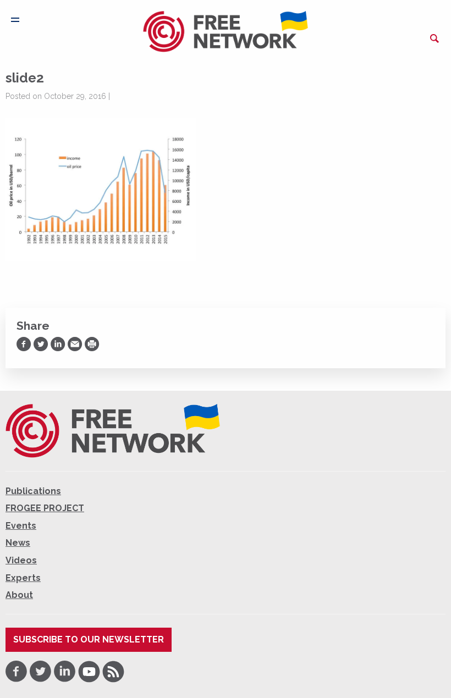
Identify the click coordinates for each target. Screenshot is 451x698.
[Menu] (15, 20)
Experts (23, 578)
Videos (21, 560)
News (18, 543)
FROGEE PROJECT (45, 508)
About (19, 595)
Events (21, 525)
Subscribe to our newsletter (88, 639)
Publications (33, 491)
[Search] (435, 38)
